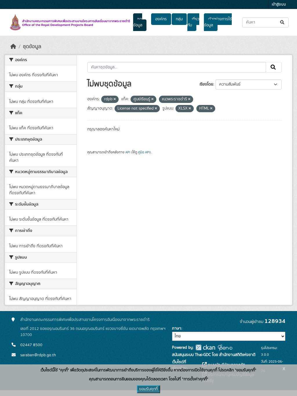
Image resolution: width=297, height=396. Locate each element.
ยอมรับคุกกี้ (148, 389)
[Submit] (282, 22)
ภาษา (176, 328)
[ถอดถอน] (115, 99)
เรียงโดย (206, 84)
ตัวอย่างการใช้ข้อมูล (217, 22)
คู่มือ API (144, 152)
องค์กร (161, 19)
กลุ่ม (179, 19)
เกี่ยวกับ (193, 22)
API (127, 152)
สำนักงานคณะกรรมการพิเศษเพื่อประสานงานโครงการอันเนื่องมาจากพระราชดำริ (85, 320)
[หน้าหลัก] (13, 46)
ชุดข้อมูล (137, 22)
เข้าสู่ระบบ (279, 4)
